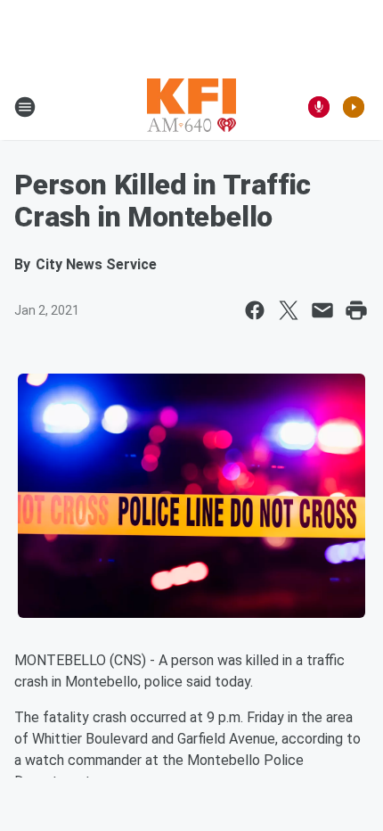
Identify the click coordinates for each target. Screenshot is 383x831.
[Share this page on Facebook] (254, 310)
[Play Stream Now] (353, 107)
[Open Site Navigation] (25, 107)
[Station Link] (191, 107)
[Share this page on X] (288, 310)
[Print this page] (356, 310)
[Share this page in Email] (322, 310)
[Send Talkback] (319, 107)
